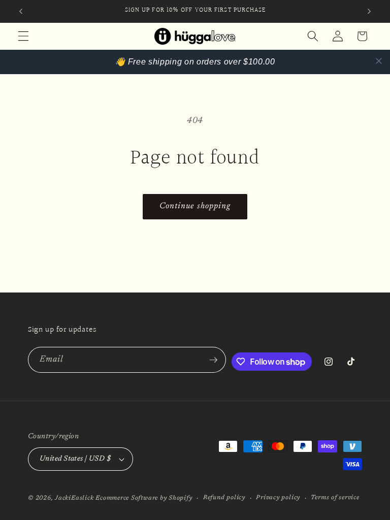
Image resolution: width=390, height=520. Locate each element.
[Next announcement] (369, 11)
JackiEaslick (74, 498)
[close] (379, 61)
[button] (23, 36)
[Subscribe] (213, 360)
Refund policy (224, 498)
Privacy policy (278, 498)
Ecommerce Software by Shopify (143, 498)
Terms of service (335, 498)
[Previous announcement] (21, 11)
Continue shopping (195, 206)
